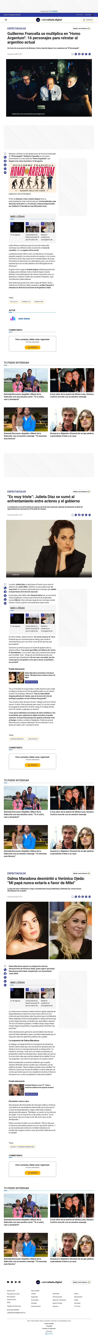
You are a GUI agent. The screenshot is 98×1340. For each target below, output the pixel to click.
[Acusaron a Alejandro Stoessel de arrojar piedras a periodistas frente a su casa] (72, 419)
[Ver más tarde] (73, 54)
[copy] (89, 54)
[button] (49, 113)
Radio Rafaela (24, 319)
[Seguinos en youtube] (8, 1282)
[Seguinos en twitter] (12, 1282)
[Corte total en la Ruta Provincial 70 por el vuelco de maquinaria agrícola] (32, 227)
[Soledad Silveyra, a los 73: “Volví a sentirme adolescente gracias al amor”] (16, 1090)
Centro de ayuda (49, 1323)
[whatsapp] (76, 54)
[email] (86, 54)
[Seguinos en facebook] (19, 1282)
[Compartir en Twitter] (83, 54)
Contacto (79, 14)
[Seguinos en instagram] (16, 1282)
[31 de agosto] (17, 227)
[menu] (6, 20)
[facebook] (79, 54)
